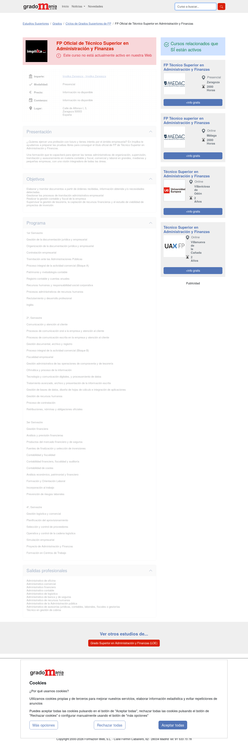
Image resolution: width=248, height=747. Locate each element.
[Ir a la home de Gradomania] (40, 6)
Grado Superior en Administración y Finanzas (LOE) (124, 643)
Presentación (39, 131)
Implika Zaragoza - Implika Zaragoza (84, 76)
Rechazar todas (109, 725)
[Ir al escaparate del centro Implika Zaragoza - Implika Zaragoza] (40, 51)
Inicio (65, 6)
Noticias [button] (77, 6)
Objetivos (35, 179)
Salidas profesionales (47, 570)
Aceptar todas (173, 725)
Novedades (95, 6)
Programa (36, 222)
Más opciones (43, 725)
